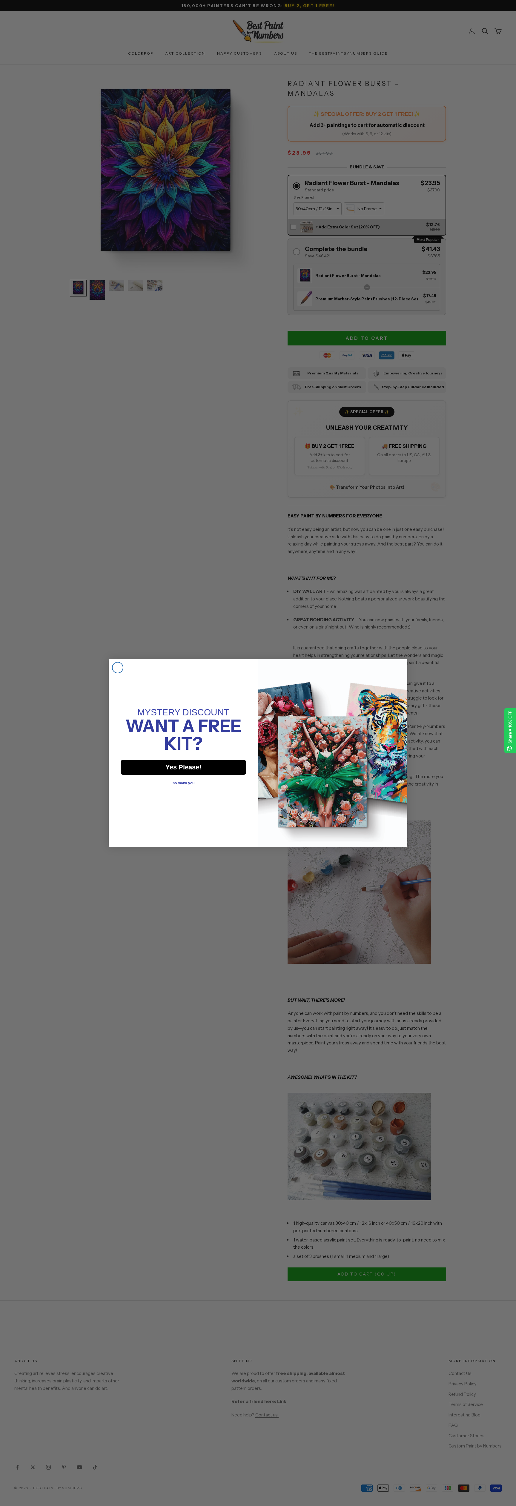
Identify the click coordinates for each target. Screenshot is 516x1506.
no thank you (183, 783)
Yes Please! (183, 767)
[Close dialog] (117, 667)
